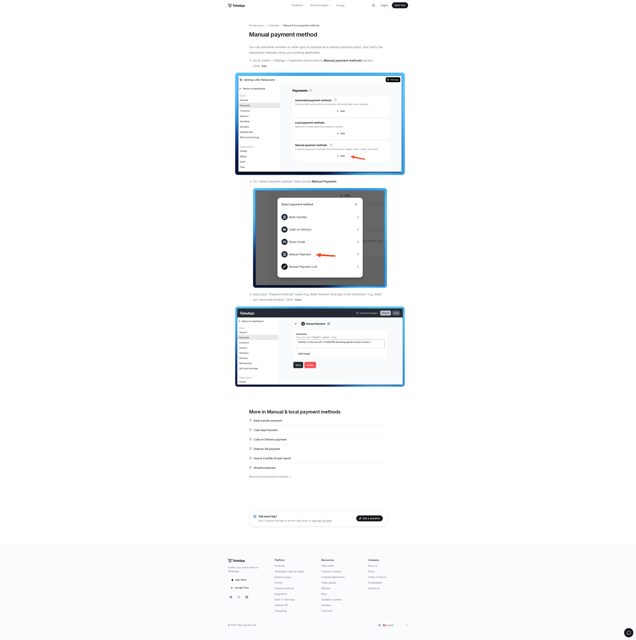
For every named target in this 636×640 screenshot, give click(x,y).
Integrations (281, 594)
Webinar (325, 588)
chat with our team (322, 520)
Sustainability (375, 582)
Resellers (326, 605)
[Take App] (236, 5)
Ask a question (371, 518)
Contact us (374, 588)
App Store (241, 579)
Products (297, 5)
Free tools (326, 610)
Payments (274, 25)
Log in (384, 5)
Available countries (331, 599)
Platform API (281, 605)
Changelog (281, 610)
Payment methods (284, 588)
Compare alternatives (333, 577)
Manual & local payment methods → (270, 476)
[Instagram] (239, 597)
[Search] (373, 5)
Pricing (340, 5)
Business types (319, 5)
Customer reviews (331, 571)
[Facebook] (231, 597)
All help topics (256, 25)
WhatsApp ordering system (289, 571)
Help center (327, 565)
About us (373, 565)
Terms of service (377, 577)
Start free (400, 5)
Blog (323, 594)
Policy (371, 571)
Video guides (328, 582)
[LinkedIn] (247, 597)
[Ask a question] (628, 632)
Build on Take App (285, 599)
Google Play (242, 587)
